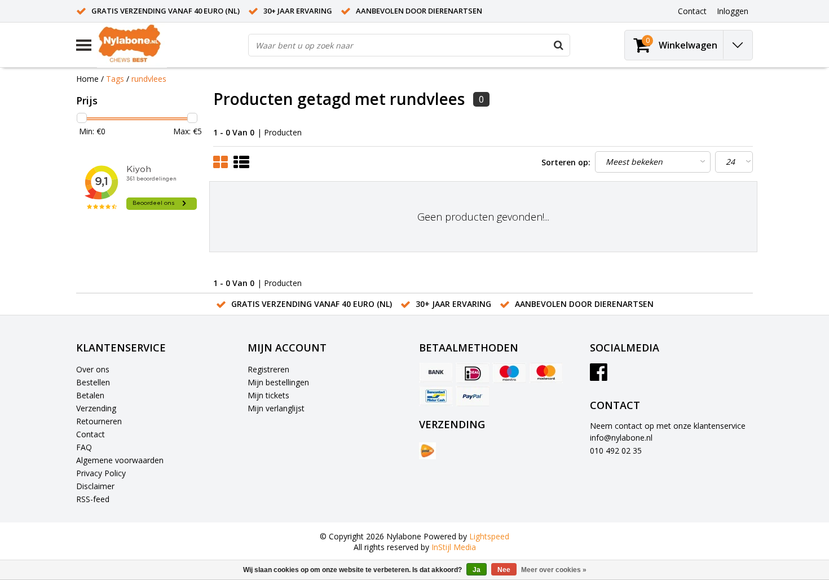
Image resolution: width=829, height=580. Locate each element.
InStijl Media (453, 547)
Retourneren (99, 421)
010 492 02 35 (616, 450)
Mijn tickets (268, 395)
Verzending (96, 408)
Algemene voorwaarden (120, 460)
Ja (476, 570)
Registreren (268, 369)
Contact (90, 434)
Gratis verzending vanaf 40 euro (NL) (165, 11)
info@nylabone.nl (621, 437)
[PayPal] (473, 396)
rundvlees (148, 78)
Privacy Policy (101, 473)
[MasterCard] (546, 373)
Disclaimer (95, 486)
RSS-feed (92, 499)
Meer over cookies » (554, 570)
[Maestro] (509, 373)
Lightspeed (489, 536)
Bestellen (93, 382)
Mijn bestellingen (278, 382)
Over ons (92, 369)
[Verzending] (427, 450)
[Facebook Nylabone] (598, 376)
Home (87, 78)
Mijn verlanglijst (276, 408)
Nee (503, 570)
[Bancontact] (436, 396)
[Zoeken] (558, 45)
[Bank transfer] (436, 373)
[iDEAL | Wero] (473, 373)
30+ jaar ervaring (297, 11)
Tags (115, 78)
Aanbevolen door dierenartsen (419, 11)
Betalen (90, 395)
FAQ (84, 447)
